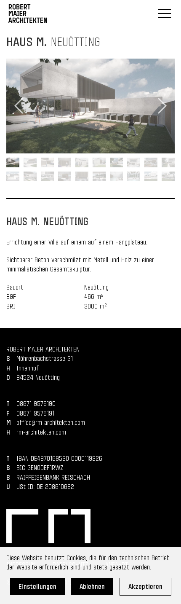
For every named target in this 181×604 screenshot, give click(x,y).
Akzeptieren (145, 586)
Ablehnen (92, 586)
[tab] (12, 162)
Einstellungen (37, 586)
